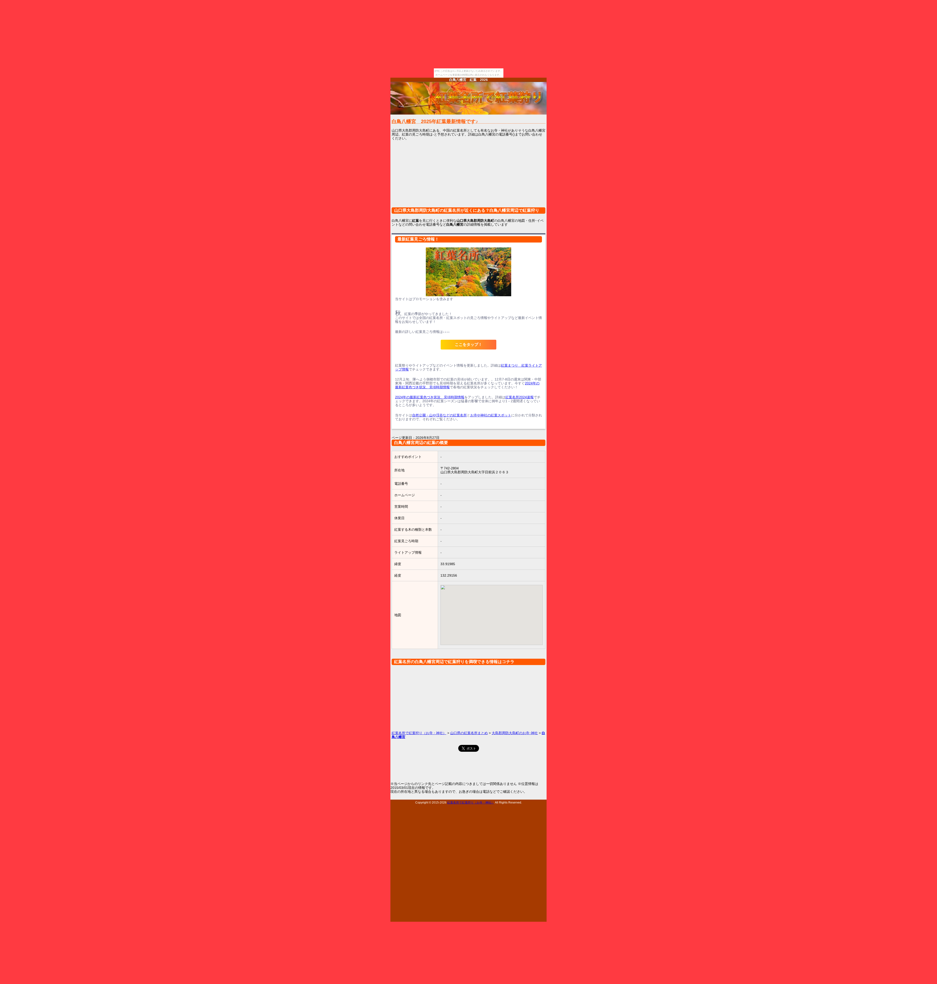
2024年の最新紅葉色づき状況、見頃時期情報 (429, 397)
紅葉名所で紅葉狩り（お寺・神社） (419, 733)
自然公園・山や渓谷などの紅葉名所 (439, 415)
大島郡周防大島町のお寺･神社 (515, 733)
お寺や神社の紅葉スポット (490, 415)
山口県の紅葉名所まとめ (469, 733)
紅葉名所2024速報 (519, 397)
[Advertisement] (468, 176)
